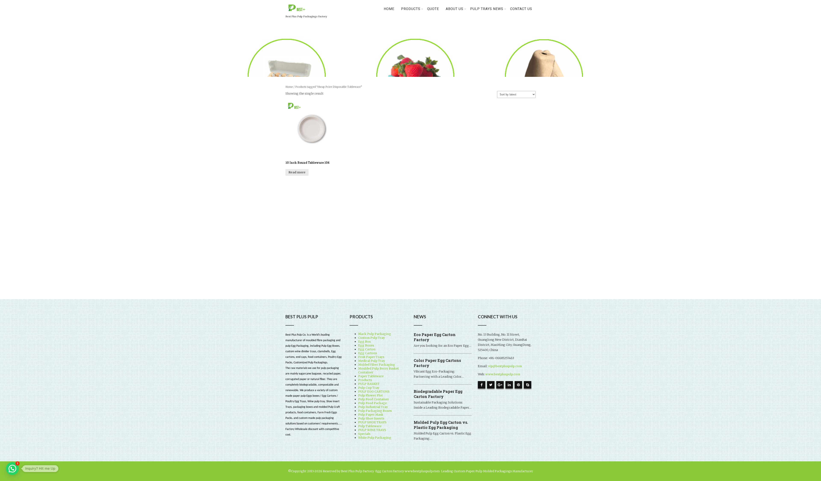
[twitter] (491, 385)
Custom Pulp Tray (371, 338)
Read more (297, 172)
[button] (12, 468)
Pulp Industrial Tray (373, 407)
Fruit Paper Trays (371, 357)
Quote (433, 9)
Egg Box (364, 342)
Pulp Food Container (373, 399)
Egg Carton (366, 349)
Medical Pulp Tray (371, 361)
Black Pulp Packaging (374, 334)
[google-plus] (500, 385)
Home (389, 9)
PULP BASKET (368, 384)
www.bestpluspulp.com (502, 374)
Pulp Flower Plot (370, 395)
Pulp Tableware (369, 426)
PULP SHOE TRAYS (372, 422)
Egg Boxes (366, 345)
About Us (454, 9)
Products (365, 380)
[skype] (527, 385)
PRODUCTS (410, 9)
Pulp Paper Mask (370, 415)
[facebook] (481, 385)
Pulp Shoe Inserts (371, 418)
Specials (364, 434)
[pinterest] (518, 385)
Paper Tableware (371, 376)
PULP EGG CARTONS (374, 391)
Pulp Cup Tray (368, 388)
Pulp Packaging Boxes (375, 411)
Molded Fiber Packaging (376, 365)
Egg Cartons (367, 353)
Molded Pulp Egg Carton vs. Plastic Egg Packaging (441, 425)
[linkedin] (509, 385)
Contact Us (521, 9)
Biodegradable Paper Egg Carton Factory (438, 394)
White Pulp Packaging (374, 438)
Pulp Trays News (486, 9)
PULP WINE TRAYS (372, 430)
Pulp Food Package (372, 403)
